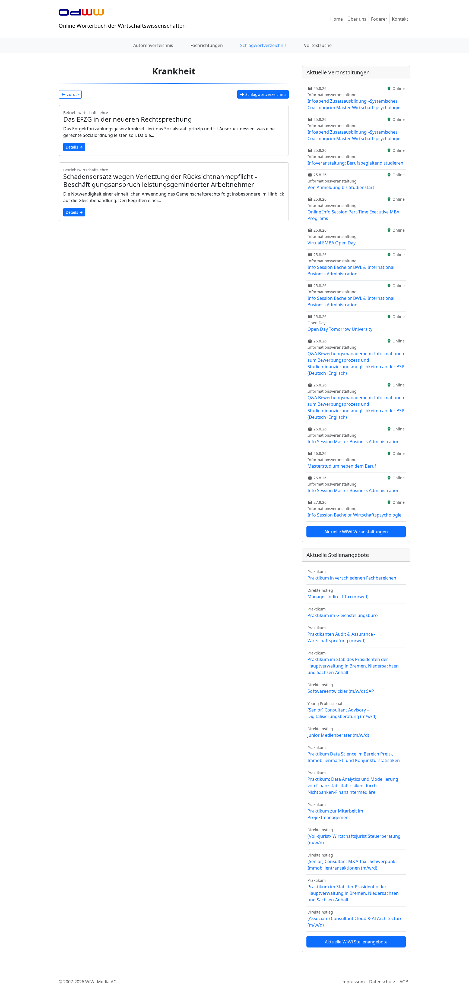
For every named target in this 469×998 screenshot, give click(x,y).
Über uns (356, 19)
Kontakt (400, 19)
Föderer (379, 19)
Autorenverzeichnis (153, 45)
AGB (404, 982)
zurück (72, 94)
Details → (74, 147)
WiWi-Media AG (101, 982)
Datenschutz (382, 982)
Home (336, 19)
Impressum (353, 982)
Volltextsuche (318, 45)
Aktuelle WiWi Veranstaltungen (356, 532)
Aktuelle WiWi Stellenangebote (356, 942)
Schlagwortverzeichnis (263, 45)
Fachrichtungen (207, 45)
